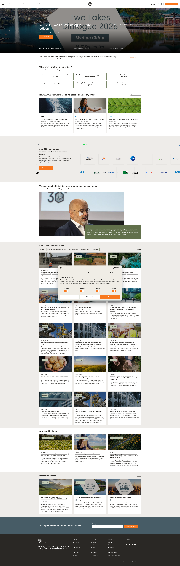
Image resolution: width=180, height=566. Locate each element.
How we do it (76, 547)
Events (110, 542)
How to (17, 4)
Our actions (93, 547)
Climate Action (95, 249)
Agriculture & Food (85, 249)
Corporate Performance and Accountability (56, 249)
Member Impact (46, 4)
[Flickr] (135, 544)
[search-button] (148, 4)
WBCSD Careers (112, 552)
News (109, 545)
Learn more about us (133, 57)
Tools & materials (36, 4)
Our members (94, 552)
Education (75, 555)
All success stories (135, 95)
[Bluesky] (129, 544)
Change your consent (124, 561)
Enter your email (96, 524)
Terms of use (139, 561)
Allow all (110, 296)
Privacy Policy (133, 561)
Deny (69, 296)
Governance (76, 552)
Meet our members (61, 168)
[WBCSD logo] (90, 4)
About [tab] (111, 272)
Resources (111, 547)
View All (138, 249)
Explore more (46, 36)
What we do (76, 545)
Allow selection (90, 296)
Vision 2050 (76, 550)
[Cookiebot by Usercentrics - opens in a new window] (114, 268)
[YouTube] (132, 544)
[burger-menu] (3, 4)
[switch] (82, 291)
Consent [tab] (69, 273)
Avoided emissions (73, 249)
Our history (93, 545)
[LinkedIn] (127, 544)
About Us (9, 4)
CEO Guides (111, 550)
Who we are (76, 542)
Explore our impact (46, 167)
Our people (93, 542)
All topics (42, 249)
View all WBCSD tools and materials (119, 24)
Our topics (93, 550)
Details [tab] (90, 272)
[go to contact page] (154, 4)
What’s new (25, 4)
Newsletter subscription (114, 555)
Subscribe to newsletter (131, 526)
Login (159, 3)
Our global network (95, 555)
